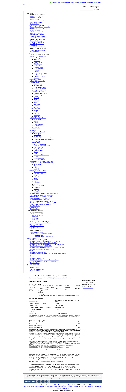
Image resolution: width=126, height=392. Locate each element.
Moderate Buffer (38, 235)
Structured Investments (33, 264)
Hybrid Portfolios (35, 30)
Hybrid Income (38, 64)
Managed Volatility (39, 67)
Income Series (37, 135)
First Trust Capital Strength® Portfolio (40, 240)
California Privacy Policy (79, 386)
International (37, 65)
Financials (36, 98)
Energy (36, 96)
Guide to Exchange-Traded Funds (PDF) (41, 196)
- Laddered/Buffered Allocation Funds (40, 221)
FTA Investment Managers (68, 2)
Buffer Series (37, 133)
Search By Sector (35, 206)
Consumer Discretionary (40, 93)
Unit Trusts (30, 13)
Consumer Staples (39, 95)
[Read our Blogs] (48, 382)
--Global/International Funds (38, 118)
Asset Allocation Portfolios (37, 21)
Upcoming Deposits (35, 17)
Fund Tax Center (35, 209)
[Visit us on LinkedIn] (41, 382)
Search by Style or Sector (37, 44)
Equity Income (38, 62)
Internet (36, 156)
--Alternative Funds (35, 79)
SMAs (28, 266)
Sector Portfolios (34, 24)
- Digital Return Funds (36, 224)
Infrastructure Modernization (41, 155)
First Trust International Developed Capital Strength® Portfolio (47, 247)
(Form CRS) (66, 384)
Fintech (36, 152)
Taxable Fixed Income (40, 76)
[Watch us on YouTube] (45, 382)
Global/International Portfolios (38, 28)
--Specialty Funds (35, 128)
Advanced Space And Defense (42, 145)
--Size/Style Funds (35, 108)
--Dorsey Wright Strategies (37, 81)
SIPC (54, 384)
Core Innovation (38, 147)
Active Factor (37, 59)
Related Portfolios (66, 278)
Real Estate (37, 104)
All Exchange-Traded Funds (38, 56)
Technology (37, 105)
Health (35, 99)
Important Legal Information (36, 386)
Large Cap (37, 110)
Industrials (36, 101)
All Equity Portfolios (36, 22)
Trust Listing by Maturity (37, 42)
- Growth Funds (34, 219)
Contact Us (98, 2)
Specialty (36, 71)
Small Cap (36, 113)
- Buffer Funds (34, 216)
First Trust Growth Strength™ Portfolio (41, 246)
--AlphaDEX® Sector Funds (38, 170)
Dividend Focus (38, 125)
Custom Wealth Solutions (37, 269)
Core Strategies (34, 267)
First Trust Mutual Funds (37, 258)
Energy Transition (38, 149)
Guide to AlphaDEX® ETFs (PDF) (40, 198)
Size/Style (36, 70)
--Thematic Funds (35, 142)
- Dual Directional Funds (37, 226)
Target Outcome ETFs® (36, 213)
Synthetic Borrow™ (35, 270)
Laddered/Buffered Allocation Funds (44, 139)
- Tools (32, 229)
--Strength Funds (34, 130)
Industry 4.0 (37, 153)
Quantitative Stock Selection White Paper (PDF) (43, 202)
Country (36, 122)
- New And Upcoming (36, 215)
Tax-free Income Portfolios (37, 37)
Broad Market (37, 119)
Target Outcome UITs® (36, 31)
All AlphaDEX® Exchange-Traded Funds (41, 161)
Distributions (32, 278)
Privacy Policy (49, 386)
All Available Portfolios (36, 16)
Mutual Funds (30, 256)
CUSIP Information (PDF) (37, 50)
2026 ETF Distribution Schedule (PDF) (41, 204)
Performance (57, 278)
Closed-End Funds (32, 250)
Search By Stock (34, 207)
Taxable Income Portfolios (37, 36)
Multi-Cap (36, 116)
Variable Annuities (32, 238)
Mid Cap (36, 112)
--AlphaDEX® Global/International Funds (41, 162)
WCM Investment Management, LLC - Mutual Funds (44, 261)
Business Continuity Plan (94, 386)
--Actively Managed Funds (37, 58)
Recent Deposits (34, 19)
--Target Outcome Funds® (37, 132)
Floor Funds (37, 141)
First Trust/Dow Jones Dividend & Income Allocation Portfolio (47, 244)
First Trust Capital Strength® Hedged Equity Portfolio (45, 241)
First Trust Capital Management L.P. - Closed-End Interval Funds (48, 253)
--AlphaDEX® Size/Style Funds (39, 186)
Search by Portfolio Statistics (38, 47)
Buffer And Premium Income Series (43, 138)
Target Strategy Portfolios (37, 25)
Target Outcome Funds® (40, 73)
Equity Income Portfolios (37, 34)
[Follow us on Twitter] (37, 382)
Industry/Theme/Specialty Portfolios (40, 27)
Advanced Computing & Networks (43, 144)
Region (36, 121)
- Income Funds (34, 218)
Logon (59, 2)
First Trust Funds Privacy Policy (63, 386)
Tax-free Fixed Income (40, 74)
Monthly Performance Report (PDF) (40, 199)
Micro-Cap (37, 115)
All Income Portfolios (36, 33)
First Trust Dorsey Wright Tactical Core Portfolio (43, 243)
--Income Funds (34, 82)
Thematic (36, 78)
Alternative (37, 61)
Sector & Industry (38, 68)
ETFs (28, 53)
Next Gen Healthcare (39, 159)
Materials (36, 102)
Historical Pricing (48, 278)
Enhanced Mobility (39, 150)
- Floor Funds (34, 227)
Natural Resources (39, 158)
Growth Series (38, 136)
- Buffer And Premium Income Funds (40, 223)
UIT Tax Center (34, 51)
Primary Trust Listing (36, 41)
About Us (91, 2)
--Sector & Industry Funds (37, 91)
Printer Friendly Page (88, 288)
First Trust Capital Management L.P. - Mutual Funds (44, 260)
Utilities (36, 107)
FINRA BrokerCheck (63, 388)
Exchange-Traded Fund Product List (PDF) (42, 201)
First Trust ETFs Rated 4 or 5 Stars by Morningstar (44, 193)
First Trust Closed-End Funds (38, 252)
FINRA (60, 384)
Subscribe (84, 2)
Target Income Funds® (40, 87)
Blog (78, 2)
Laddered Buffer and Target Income (43, 236)
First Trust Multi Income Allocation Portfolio (42, 249)
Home (53, 2)
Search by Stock (34, 45)
